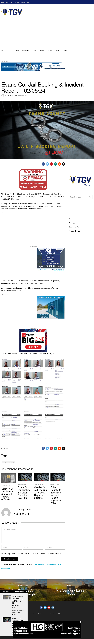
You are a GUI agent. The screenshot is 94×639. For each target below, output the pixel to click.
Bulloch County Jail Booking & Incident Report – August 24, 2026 (56, 495)
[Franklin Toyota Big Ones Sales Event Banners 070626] (33, 341)
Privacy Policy (74, 231)
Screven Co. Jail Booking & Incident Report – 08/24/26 (7, 494)
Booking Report (8, 462)
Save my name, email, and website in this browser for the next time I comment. (32, 553)
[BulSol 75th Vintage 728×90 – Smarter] (34, 66)
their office (38, 209)
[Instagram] (52, 607)
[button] (2, 50)
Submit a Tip (74, 227)
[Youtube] (48, 607)
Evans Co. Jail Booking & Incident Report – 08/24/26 (24, 492)
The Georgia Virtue (12, 95)
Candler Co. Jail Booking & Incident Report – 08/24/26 (40, 492)
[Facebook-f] (41, 607)
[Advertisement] (47, 35)
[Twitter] (45, 607)
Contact (72, 223)
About (71, 219)
